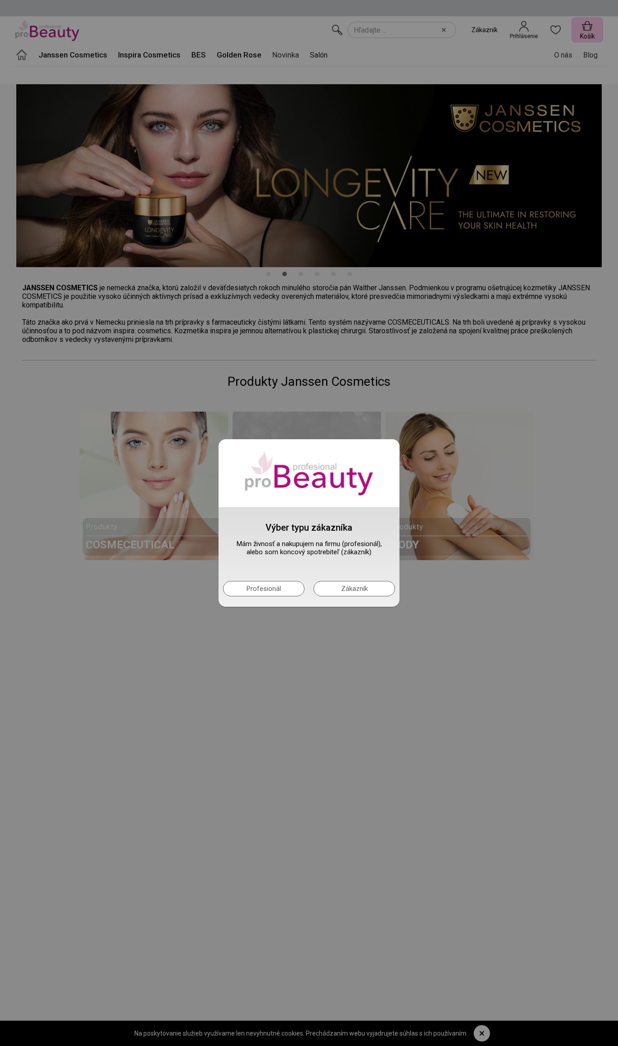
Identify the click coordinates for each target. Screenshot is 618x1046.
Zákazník (354, 589)
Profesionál (264, 589)
